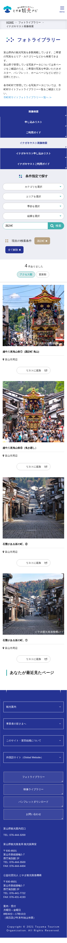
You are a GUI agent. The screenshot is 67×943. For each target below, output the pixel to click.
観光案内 (11, 706)
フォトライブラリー (29, 22)
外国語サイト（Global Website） (24, 757)
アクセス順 (26, 274)
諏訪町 (41, 240)
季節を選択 (33, 206)
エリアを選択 (33, 196)
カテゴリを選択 (33, 186)
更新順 (42, 274)
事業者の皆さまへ (16, 723)
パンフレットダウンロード (33, 801)
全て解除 (13, 249)
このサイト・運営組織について (23, 740)
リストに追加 (33, 370)
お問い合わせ (33, 814)
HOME (10, 22)
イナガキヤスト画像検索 (20, 26)
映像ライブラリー (33, 789)
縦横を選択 (33, 216)
